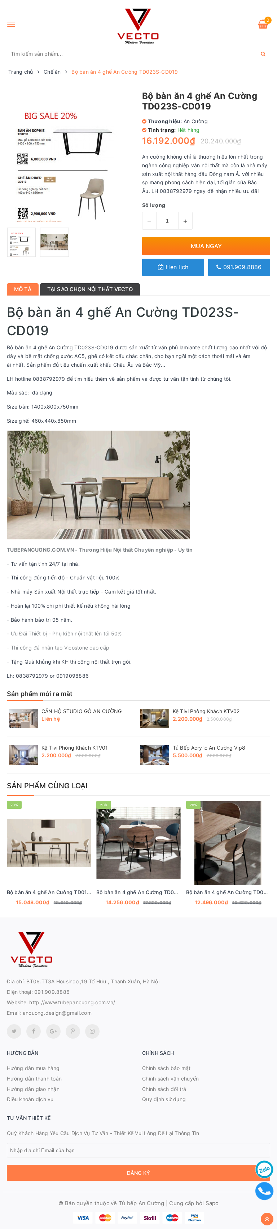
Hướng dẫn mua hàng (33, 1068)
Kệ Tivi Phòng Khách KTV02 (206, 711)
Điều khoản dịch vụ (30, 1099)
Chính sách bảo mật (166, 1068)
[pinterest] (92, 1031)
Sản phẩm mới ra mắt (39, 694)
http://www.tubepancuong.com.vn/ (72, 1002)
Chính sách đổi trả (164, 1089)
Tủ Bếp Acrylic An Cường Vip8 (209, 748)
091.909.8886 (241, 267)
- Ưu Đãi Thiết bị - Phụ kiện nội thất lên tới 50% (64, 633)
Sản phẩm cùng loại (47, 785)
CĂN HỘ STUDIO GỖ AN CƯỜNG (81, 711)
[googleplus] (53, 1031)
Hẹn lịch (176, 267)
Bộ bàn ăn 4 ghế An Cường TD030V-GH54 (148, 892)
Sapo (212, 1203)
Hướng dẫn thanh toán (34, 1078)
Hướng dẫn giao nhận (33, 1089)
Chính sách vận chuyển (170, 1078)
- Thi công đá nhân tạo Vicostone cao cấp (58, 647)
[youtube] (73, 1031)
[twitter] (14, 1031)
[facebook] (33, 1031)
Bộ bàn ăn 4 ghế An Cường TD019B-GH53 (58, 892)
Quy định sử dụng (164, 1099)
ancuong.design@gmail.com (57, 1013)
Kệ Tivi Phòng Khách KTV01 (74, 748)
